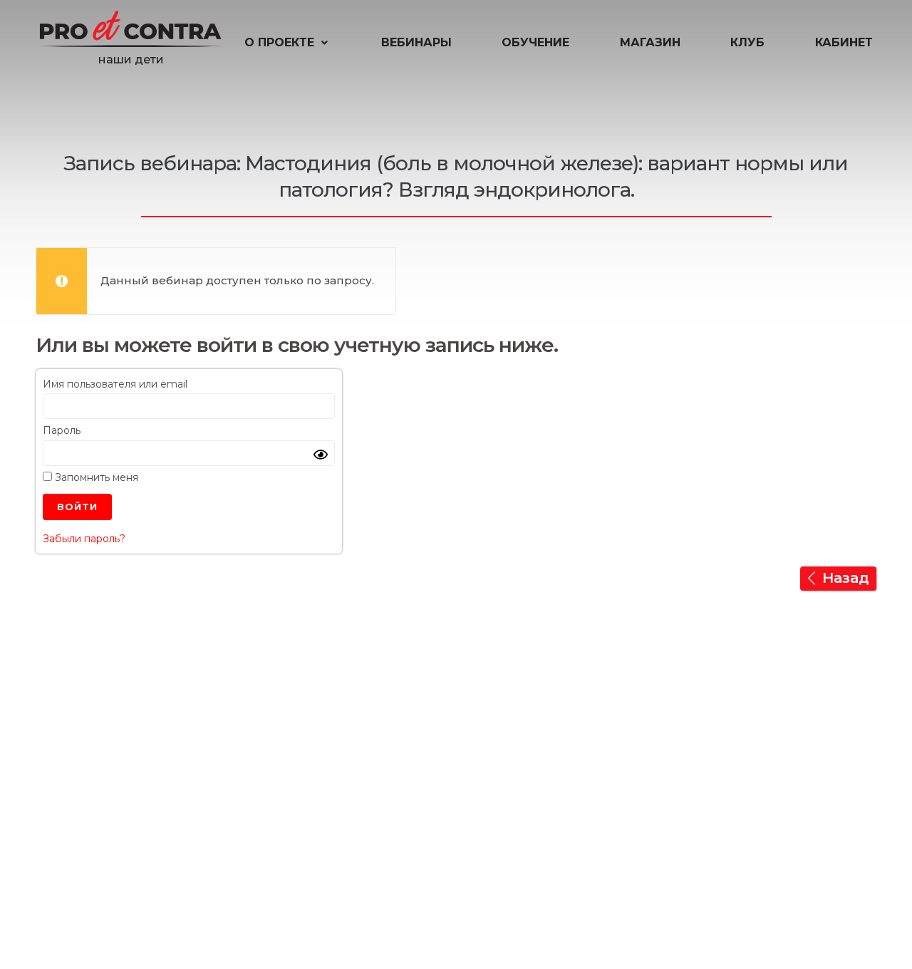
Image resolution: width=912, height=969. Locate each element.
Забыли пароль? (84, 538)
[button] (287, 43)
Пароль (62, 430)
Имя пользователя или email (115, 384)
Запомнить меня (95, 477)
